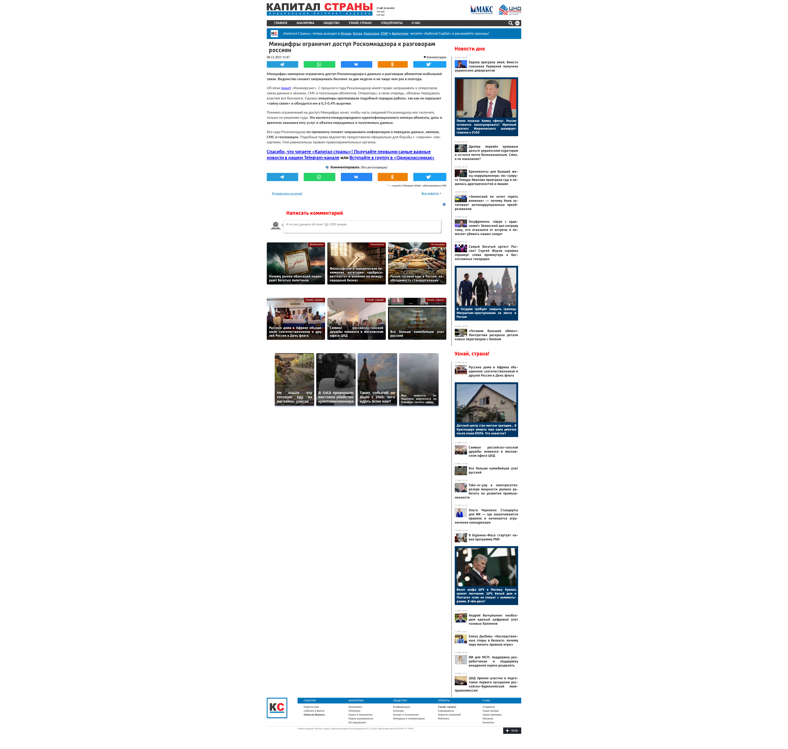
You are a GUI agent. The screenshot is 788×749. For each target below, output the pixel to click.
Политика (354, 710)
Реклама (488, 718)
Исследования (357, 722)
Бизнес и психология (406, 714)
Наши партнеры (492, 714)
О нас (416, 23)
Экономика (316, 244)
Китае (357, 33)
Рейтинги (443, 718)
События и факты (314, 710)
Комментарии (436, 57)
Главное (280, 23)
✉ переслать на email (287, 193)
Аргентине (400, 33)
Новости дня (470, 49)
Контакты (488, 722)
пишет (286, 88)
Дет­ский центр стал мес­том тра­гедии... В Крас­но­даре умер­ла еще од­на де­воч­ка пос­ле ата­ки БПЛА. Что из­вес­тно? (486, 429)
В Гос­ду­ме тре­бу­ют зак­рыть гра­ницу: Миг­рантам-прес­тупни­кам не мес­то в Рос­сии (486, 313)
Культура (398, 710)
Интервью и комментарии (409, 718)
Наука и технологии (360, 714)
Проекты (444, 700)
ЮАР (384, 33)
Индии (346, 33)
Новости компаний (449, 714)
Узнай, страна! (360, 23)
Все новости (430, 193)
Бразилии (371, 33)
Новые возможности (360, 718)
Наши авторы (491, 710)
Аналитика (305, 23)
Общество (331, 23)
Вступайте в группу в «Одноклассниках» (392, 157)
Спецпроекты (392, 23)
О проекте (489, 707)
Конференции (401, 707)
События (310, 700)
